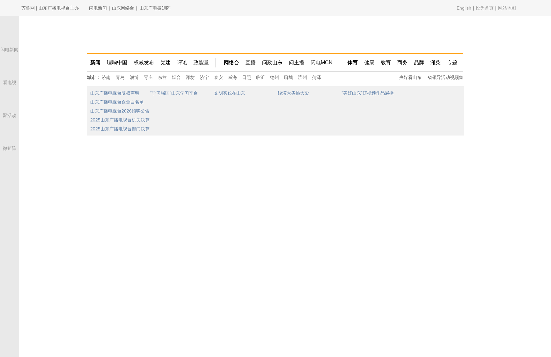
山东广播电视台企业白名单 (117, 102)
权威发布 (144, 62)
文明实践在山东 (229, 93)
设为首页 (485, 8)
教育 (386, 62)
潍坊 (190, 77)
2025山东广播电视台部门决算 (120, 128)
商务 (402, 62)
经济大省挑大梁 (293, 93)
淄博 (134, 77)
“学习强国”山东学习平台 (174, 93)
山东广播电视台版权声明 (114, 93)
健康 (369, 62)
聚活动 (9, 115)
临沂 (260, 77)
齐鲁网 (115, 34)
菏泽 (316, 77)
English (464, 8)
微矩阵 (9, 148)
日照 (246, 77)
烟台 (176, 77)
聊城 (288, 77)
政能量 (201, 62)
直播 (251, 62)
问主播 (296, 62)
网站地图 (507, 8)
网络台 (231, 62)
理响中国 (117, 62)
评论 (182, 62)
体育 (353, 62)
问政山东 (272, 62)
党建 (165, 62)
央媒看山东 (410, 77)
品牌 (419, 62)
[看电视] (9, 72)
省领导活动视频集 (445, 77)
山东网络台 (123, 8)
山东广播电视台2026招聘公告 (120, 110)
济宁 (204, 77)
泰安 (218, 77)
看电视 (9, 82)
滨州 (302, 77)
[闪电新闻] (9, 39)
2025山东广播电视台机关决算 (120, 119)
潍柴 (435, 62)
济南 (106, 77)
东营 (162, 77)
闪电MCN (322, 62)
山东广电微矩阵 (155, 8)
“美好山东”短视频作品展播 (368, 93)
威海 (232, 77)
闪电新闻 (98, 8)
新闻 (95, 62)
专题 (452, 62)
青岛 (120, 77)
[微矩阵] (9, 138)
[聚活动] (9, 105)
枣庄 (148, 77)
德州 (274, 77)
